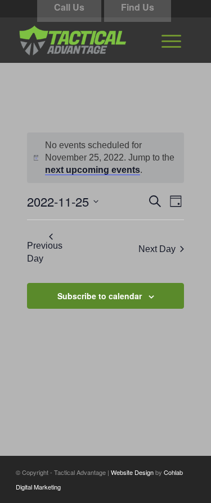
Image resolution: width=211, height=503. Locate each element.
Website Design (132, 472)
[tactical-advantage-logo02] (87, 39)
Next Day (157, 249)
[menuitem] (171, 39)
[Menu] (171, 39)
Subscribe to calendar (99, 295)
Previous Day (44, 252)
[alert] (106, 157)
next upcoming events (92, 170)
